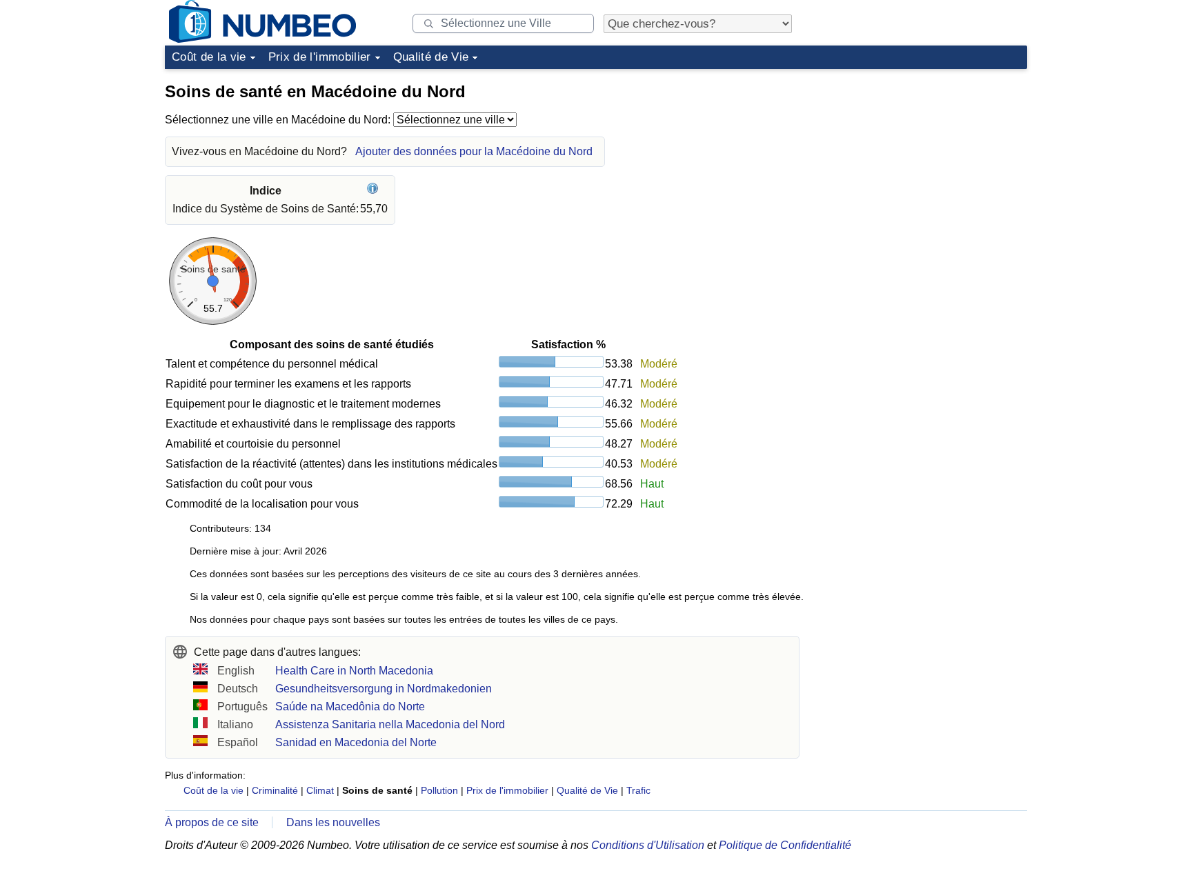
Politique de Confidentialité (785, 845)
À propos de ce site (212, 822)
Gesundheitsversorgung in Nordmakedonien (383, 688)
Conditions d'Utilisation (647, 845)
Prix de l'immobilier (319, 56)
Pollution (439, 790)
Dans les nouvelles (333, 822)
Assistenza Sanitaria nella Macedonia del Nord (390, 724)
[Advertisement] (923, 161)
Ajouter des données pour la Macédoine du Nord (474, 151)
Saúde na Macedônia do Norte (350, 706)
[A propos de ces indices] (374, 191)
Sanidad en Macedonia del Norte (356, 742)
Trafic (638, 790)
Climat (320, 790)
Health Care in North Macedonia (354, 671)
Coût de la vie (209, 56)
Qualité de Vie (431, 56)
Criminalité (275, 790)
